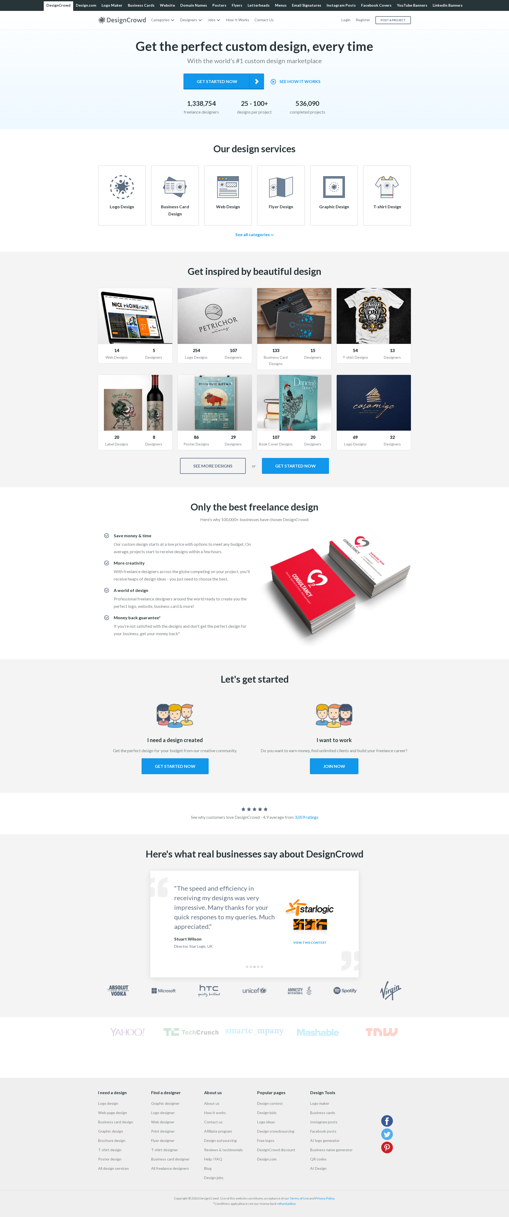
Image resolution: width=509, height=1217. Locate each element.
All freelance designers (170, 1168)
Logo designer (163, 1113)
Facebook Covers (376, 5)
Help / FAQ (213, 1159)
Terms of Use (299, 1198)
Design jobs (213, 1178)
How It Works (237, 20)
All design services (113, 1168)
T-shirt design (109, 1150)
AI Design (318, 1168)
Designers (188, 20)
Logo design (108, 1103)
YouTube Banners (412, 5)
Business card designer (170, 1159)
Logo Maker (112, 5)
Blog (208, 1168)
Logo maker (319, 1103)
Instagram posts (323, 1122)
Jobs (212, 20)
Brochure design (111, 1140)
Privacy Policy (324, 1198)
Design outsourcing (220, 1140)
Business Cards (141, 5)
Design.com (86, 5)
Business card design (115, 1122)
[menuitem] (163, 20)
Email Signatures (306, 5)
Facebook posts (323, 1131)
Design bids (267, 1113)
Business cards (322, 1113)
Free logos (265, 1140)
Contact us (213, 1122)
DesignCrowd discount (276, 1150)
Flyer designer (162, 1140)
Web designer (162, 1122)
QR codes (318, 1159)
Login (345, 20)
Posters (219, 5)
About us (212, 1103)
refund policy (286, 1204)
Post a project (393, 20)
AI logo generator (325, 1140)
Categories (160, 20)
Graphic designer (165, 1103)
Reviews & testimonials (223, 1150)
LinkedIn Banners (448, 5)
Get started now (217, 81)
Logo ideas (266, 1122)
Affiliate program (218, 1131)
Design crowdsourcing (275, 1131)
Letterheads (259, 5)
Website (167, 5)
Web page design (112, 1113)
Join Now (334, 766)
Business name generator (331, 1150)
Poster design (109, 1159)
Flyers (237, 5)
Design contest (270, 1103)
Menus (281, 5)
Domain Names (193, 5)
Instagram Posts (341, 5)
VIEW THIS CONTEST (310, 943)
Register (363, 20)
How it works (215, 1113)
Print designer (163, 1131)
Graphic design (110, 1131)
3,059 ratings (306, 817)
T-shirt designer (164, 1150)
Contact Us (264, 20)
